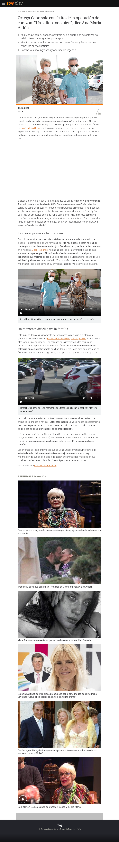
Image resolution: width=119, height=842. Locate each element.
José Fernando (40, 249)
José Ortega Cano (30, 128)
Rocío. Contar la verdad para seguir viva (66, 338)
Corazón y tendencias (45, 465)
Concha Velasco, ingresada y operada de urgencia (48, 50)
